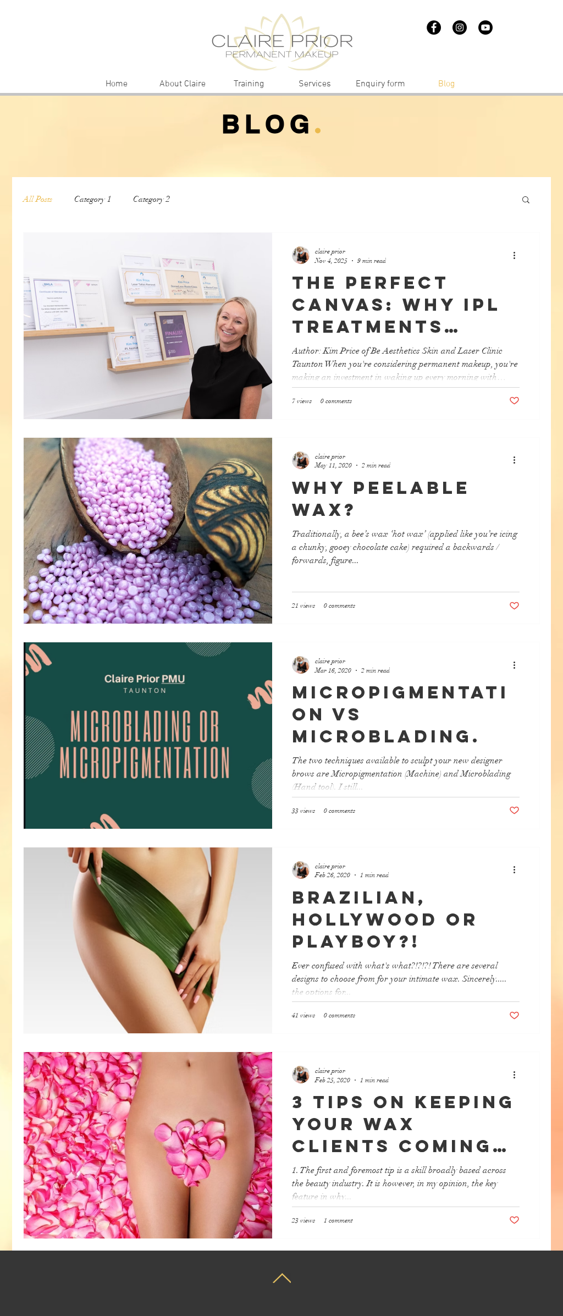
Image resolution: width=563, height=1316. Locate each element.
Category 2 (151, 199)
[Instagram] (459, 27)
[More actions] (518, 255)
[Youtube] (485, 27)
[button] (526, 200)
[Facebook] (434, 27)
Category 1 (92, 199)
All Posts (37, 199)
